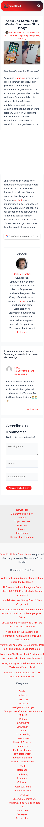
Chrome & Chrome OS (24, 799)
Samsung (22, 38)
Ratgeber (22, 770)
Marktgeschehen (22, 750)
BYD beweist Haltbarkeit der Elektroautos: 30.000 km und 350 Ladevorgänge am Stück (22, 613)
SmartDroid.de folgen (22, 513)
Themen (22, 517)
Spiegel (23, 301)
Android (24, 795)
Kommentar (22, 746)
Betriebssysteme (23, 790)
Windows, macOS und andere (24, 802)
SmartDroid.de (7, 554)
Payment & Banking (22, 757)
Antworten (32, 409)
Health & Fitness (22, 742)
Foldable (23, 703)
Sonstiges (22, 814)
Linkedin (21, 332)
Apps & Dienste (23, 786)
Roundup (22, 778)
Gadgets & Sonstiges (23, 707)
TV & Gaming (23, 734)
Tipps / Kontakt (22, 521)
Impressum (22, 533)
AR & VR (23, 699)
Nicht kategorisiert (22, 754)
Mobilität (23, 715)
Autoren (22, 529)
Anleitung (23, 774)
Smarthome (23, 723)
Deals (22, 691)
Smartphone (27, 36)
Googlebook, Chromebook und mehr (23, 711)
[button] (38, 6)
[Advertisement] (22, 152)
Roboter (23, 719)
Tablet (23, 730)
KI (23, 806)
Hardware (22, 695)
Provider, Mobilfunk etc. (22, 761)
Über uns (22, 525)
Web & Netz (23, 810)
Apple (36, 36)
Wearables (23, 738)
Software (22, 782)
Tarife (23, 766)
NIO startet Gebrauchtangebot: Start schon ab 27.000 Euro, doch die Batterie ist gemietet (22, 591)
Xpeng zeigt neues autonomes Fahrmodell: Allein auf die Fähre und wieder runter (22, 636)
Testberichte (22, 818)
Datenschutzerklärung (22, 537)
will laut (18, 200)
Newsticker (22, 510)
